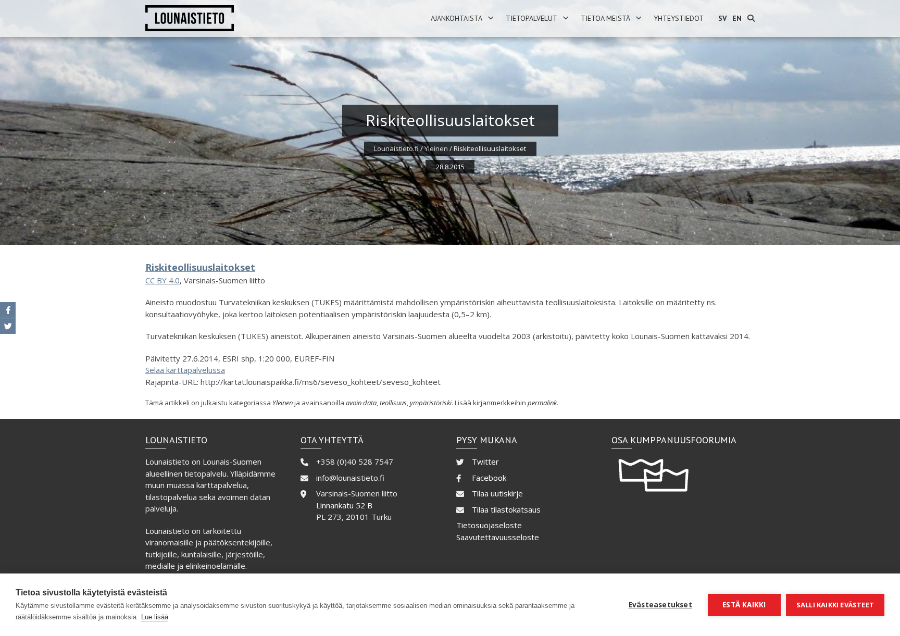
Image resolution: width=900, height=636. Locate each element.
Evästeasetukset (660, 604)
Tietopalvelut (531, 18)
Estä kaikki (744, 604)
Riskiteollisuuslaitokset (200, 267)
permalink (542, 402)
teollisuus (393, 402)
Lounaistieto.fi (396, 148)
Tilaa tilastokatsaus (506, 509)
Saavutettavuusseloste (497, 537)
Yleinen (436, 148)
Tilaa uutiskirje (497, 493)
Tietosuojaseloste (489, 525)
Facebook (489, 477)
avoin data (361, 402)
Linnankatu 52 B (344, 505)
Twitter (485, 461)
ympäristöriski (431, 402)
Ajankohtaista (456, 18)
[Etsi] (751, 18)
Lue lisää (154, 617)
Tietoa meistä (605, 18)
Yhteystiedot (679, 18)
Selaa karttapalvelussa (185, 370)
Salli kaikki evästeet (835, 604)
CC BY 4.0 (162, 280)
